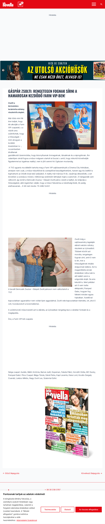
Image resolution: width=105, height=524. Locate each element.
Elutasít (68, 509)
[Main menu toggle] (94, 4)
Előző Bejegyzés (11, 473)
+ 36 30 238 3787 (52, 490)
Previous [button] (3, 70)
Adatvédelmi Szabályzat (27, 520)
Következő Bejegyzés (91, 473)
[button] (101, 4)
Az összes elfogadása (88, 509)
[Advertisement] (52, 38)
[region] (52, 507)
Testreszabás (50, 509)
